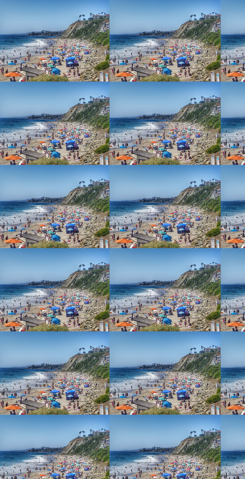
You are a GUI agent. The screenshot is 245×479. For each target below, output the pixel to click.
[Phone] (9, 187)
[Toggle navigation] (2, 3)
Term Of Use (8, 12)
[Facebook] (9, 193)
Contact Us (7, 6)
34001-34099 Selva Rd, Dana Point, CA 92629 (29, 28)
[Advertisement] (101, 59)
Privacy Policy (9, 9)
